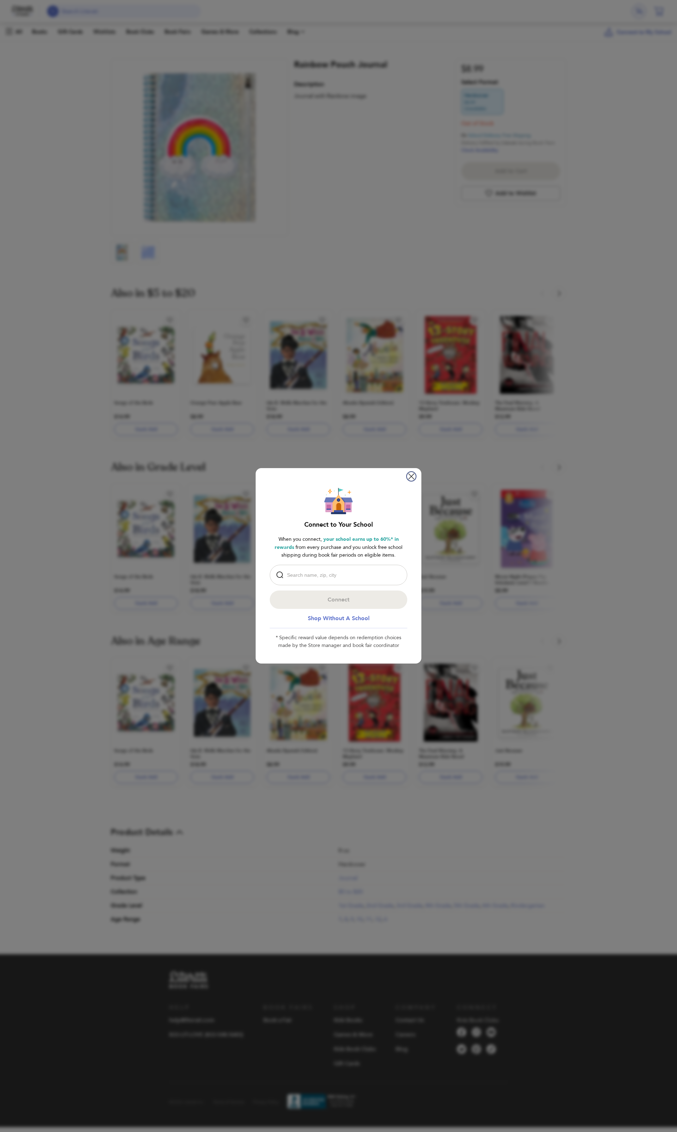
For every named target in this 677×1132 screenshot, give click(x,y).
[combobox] (340, 575)
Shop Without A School (339, 618)
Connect (338, 600)
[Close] (411, 476)
